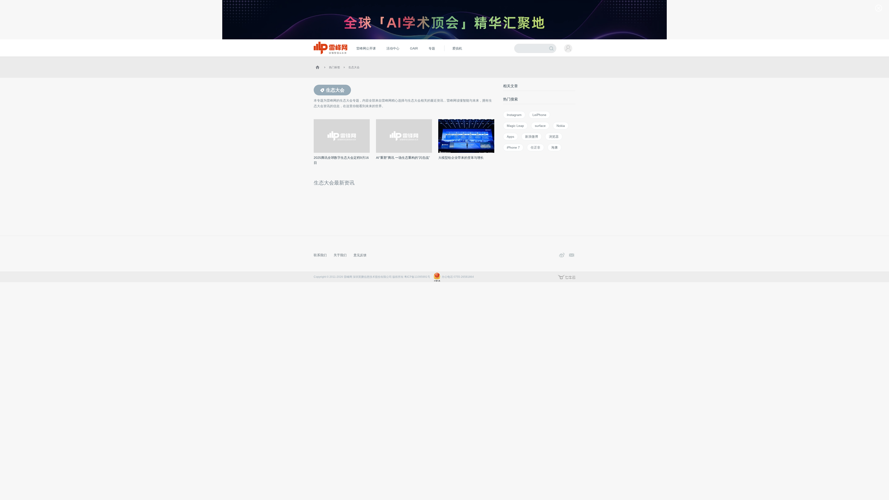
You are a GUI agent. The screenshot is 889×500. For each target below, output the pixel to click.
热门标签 (334, 67)
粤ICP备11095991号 (417, 276)
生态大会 (354, 67)
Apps (510, 136)
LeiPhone (539, 115)
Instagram (514, 115)
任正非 (535, 147)
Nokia (561, 126)
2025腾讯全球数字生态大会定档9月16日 (341, 160)
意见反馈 (360, 255)
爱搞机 (457, 48)
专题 (432, 48)
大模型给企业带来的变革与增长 (461, 157)
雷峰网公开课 (366, 48)
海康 (554, 147)
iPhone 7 (513, 147)
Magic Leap (515, 126)
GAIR (414, 48)
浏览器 (554, 136)
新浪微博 (531, 136)
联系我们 (320, 255)
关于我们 (340, 255)
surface (540, 126)
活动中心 (392, 48)
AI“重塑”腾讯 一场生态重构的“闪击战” (403, 157)
